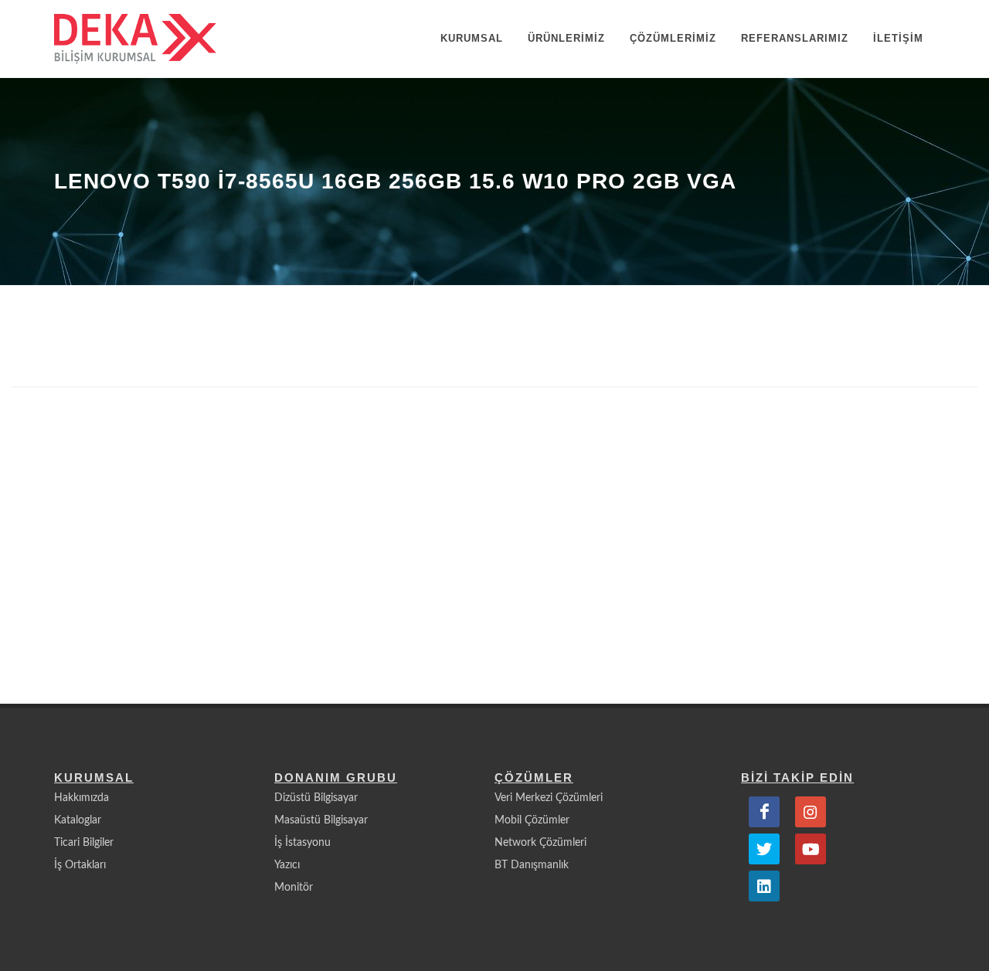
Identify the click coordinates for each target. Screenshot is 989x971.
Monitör (293, 887)
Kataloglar (77, 820)
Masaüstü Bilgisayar (321, 820)
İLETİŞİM (898, 38)
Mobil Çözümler (531, 820)
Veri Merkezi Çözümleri (548, 798)
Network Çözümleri (540, 842)
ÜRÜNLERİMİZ (566, 38)
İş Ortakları (80, 865)
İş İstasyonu (302, 842)
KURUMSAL (471, 38)
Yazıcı (287, 865)
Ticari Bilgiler (84, 842)
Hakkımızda (81, 798)
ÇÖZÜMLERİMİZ (673, 38)
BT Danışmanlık (531, 865)
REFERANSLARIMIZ (794, 38)
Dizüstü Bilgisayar (316, 798)
